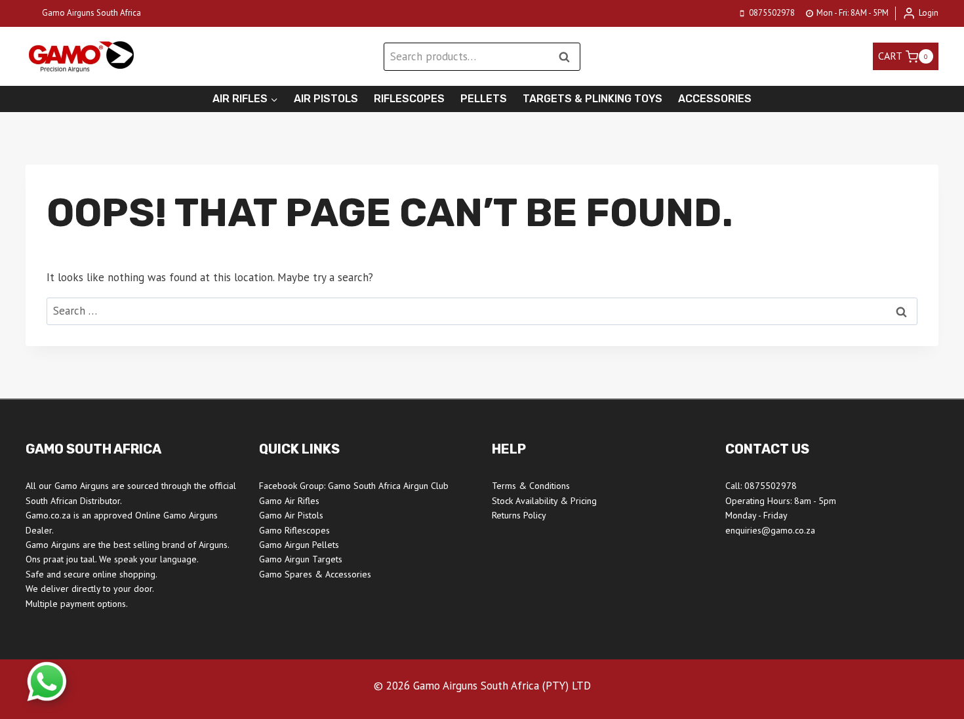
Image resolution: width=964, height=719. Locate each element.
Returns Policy (519, 515)
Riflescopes (409, 98)
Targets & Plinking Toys (592, 98)
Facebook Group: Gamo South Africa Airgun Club (354, 486)
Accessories (715, 98)
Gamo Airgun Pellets (299, 545)
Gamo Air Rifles (289, 501)
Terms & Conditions (531, 486)
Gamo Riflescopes (294, 530)
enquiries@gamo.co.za (770, 530)
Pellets (483, 98)
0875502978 (770, 486)
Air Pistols (326, 98)
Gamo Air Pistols (291, 515)
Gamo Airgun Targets (300, 559)
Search (567, 56)
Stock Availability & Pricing (544, 501)
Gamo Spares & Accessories (315, 574)
